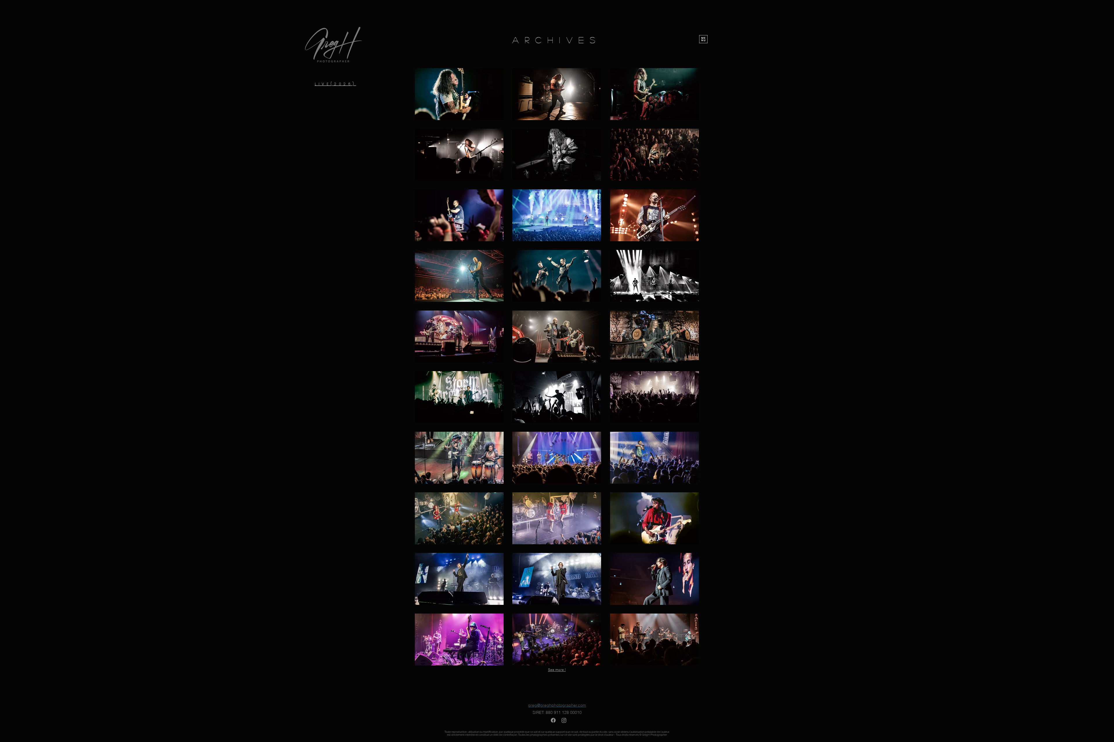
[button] (703, 39)
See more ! (557, 670)
